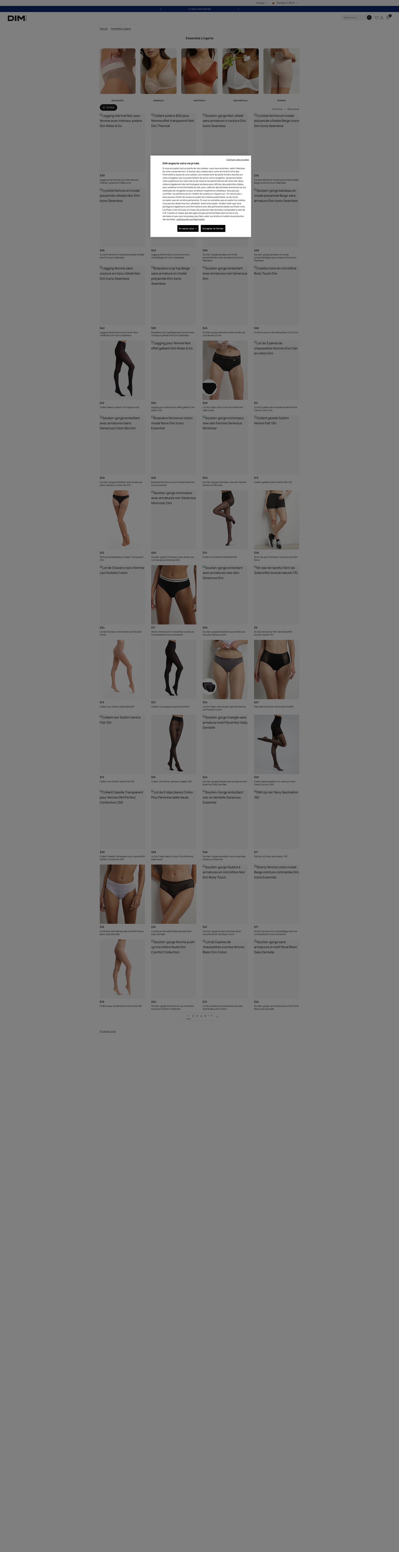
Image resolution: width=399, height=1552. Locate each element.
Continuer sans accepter (237, 159)
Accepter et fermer (213, 228)
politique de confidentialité (190, 219)
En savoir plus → (188, 228)
